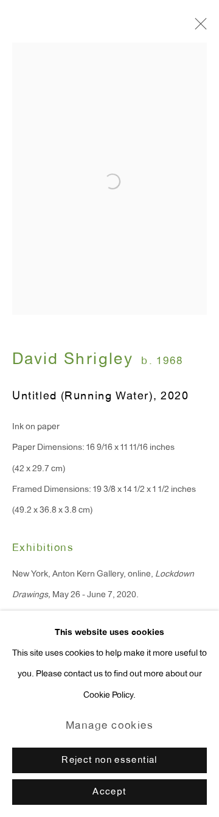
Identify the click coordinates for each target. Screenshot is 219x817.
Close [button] (198, 27)
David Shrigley (72, 360)
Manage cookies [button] (110, 726)
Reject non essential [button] (109, 760)
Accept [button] (109, 792)
